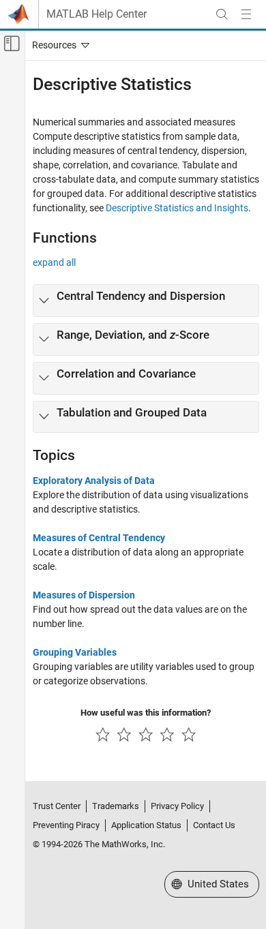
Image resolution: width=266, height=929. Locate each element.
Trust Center (56, 806)
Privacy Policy (177, 806)
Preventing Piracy (66, 825)
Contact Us (214, 825)
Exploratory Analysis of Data (94, 480)
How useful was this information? (145, 712)
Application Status (146, 825)
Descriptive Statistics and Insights (177, 207)
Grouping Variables (75, 652)
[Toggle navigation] (58, 45)
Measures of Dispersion (84, 595)
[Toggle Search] (221, 14)
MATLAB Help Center (96, 14)
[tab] (145, 300)
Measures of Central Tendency (99, 537)
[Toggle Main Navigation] (246, 14)
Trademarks (115, 806)
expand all (54, 262)
